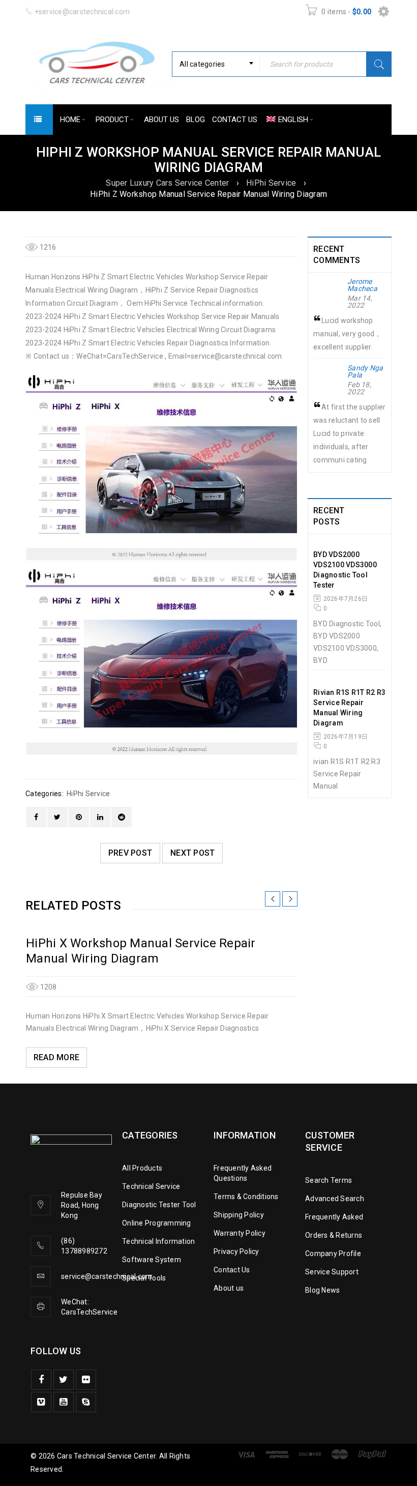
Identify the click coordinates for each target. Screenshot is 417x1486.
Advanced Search (334, 1198)
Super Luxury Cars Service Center (167, 183)
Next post (192, 853)
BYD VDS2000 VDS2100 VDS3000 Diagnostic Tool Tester (345, 569)
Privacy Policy (236, 1251)
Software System (151, 1260)
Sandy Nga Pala (365, 371)
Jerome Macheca (362, 285)
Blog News (322, 1290)
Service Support (332, 1272)
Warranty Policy (239, 1233)
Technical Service (151, 1186)
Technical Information (158, 1241)
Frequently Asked (334, 1217)
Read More (56, 1057)
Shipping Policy (239, 1215)
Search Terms (328, 1180)
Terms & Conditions (246, 1196)
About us (229, 1288)
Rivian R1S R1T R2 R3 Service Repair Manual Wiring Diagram (349, 707)
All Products (142, 1168)
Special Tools (144, 1278)
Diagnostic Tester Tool (159, 1205)
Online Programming (156, 1223)
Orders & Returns (333, 1235)
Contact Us (232, 1270)
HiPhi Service (271, 183)
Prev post (130, 853)
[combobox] (216, 64)
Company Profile (333, 1253)
